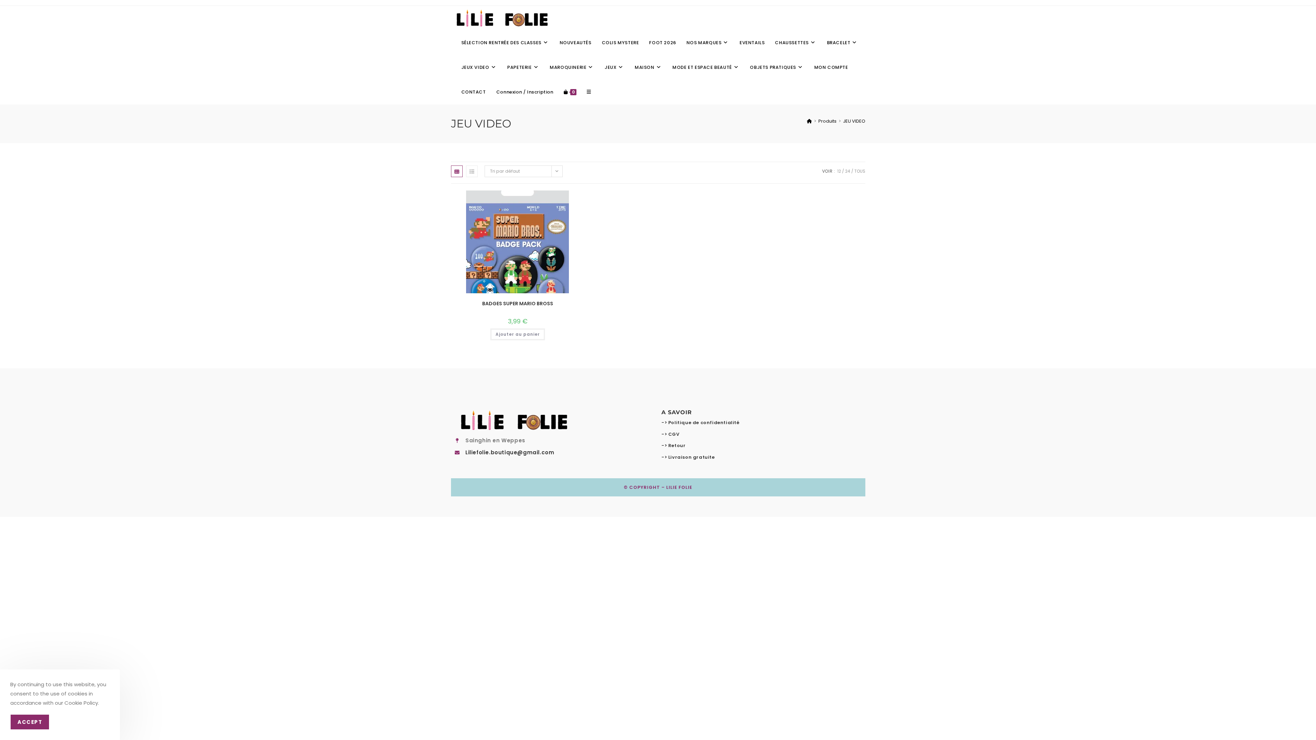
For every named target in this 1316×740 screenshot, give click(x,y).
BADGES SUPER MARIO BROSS (517, 303)
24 (847, 171)
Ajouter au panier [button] (518, 334)
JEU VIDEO (854, 121)
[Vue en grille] (457, 171)
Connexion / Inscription (524, 92)
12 (839, 171)
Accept (29, 722)
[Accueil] (809, 121)
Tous (859, 171)
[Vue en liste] (472, 171)
